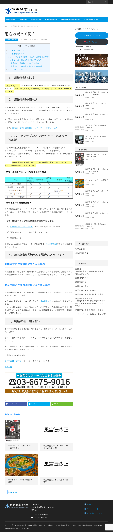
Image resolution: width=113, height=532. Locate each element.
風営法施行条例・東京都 (85, 290)
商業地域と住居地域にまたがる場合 (25, 63)
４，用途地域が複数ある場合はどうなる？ (25, 60)
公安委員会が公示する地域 (21, 226)
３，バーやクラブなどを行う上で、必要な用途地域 (28, 57)
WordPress (28, 528)
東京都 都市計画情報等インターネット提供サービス (34, 128)
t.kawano (23, 40)
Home (7, 26)
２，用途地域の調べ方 (17, 54)
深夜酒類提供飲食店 (18, 26)
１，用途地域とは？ (16, 51)
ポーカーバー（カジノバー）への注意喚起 (20, 446)
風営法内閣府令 (81, 278)
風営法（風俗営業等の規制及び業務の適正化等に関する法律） (91, 271)
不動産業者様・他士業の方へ (71, 20)
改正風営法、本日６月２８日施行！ (55, 480)
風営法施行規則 (81, 286)
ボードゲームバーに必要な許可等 (20, 480)
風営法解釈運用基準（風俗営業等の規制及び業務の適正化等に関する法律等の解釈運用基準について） (91, 302)
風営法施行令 (81, 282)
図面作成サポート (51, 20)
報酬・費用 (24, 20)
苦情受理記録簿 (81, 253)
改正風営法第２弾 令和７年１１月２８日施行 (55, 446)
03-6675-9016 (93, 41)
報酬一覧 (8, 367)
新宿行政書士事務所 (13, 361)
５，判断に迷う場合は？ (18, 69)
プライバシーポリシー (95, 509)
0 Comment (45, 40)
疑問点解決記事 (36, 20)
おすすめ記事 (80, 87)
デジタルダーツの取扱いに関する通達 (91, 314)
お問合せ (89, 504)
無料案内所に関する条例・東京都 (89, 310)
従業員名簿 (80, 249)
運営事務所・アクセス (91, 20)
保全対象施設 (51, 244)
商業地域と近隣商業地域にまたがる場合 (26, 66)
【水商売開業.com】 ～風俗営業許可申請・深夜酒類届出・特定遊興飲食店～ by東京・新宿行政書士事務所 (51, 525)
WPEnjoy (8, 528)
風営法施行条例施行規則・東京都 (89, 294)
